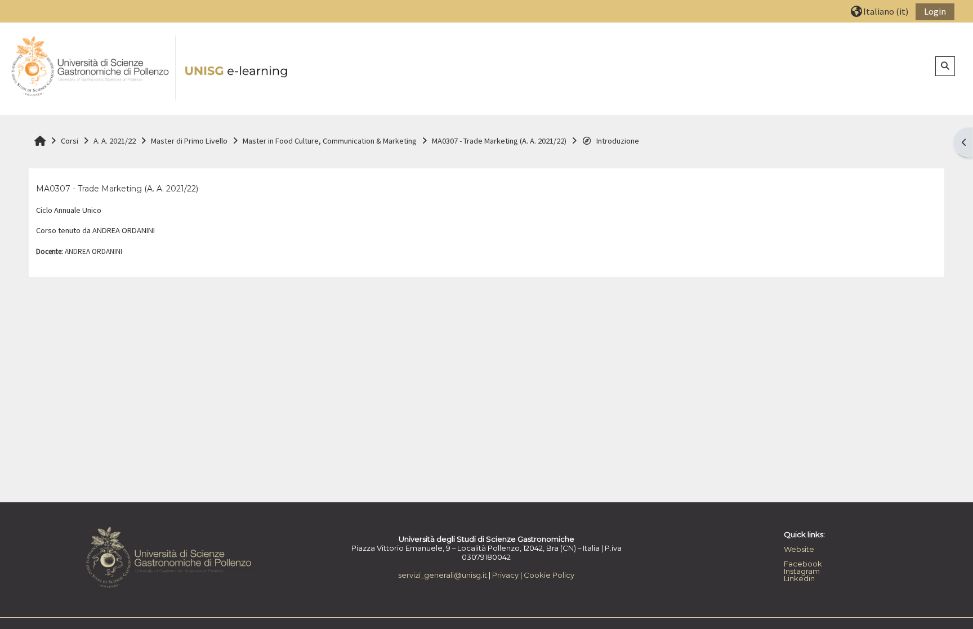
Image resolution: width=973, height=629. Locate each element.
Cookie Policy (549, 574)
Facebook (803, 563)
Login (935, 11)
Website (799, 549)
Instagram (802, 571)
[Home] (150, 68)
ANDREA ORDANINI (93, 251)
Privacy (505, 574)
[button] (879, 11)
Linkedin (799, 578)
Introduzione (617, 141)
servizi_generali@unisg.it (442, 574)
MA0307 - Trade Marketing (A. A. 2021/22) (117, 189)
